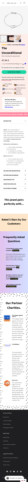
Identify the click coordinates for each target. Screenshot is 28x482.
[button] (3, 3)
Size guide (5, 441)
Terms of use (6, 465)
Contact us (6, 448)
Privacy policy (6, 461)
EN (24, 480)
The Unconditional (12, 50)
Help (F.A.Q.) (6, 437)
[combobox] (23, 480)
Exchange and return (8, 427)
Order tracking (6, 424)
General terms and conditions (10, 458)
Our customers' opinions (9, 444)
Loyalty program (7, 420)
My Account (6, 417)
